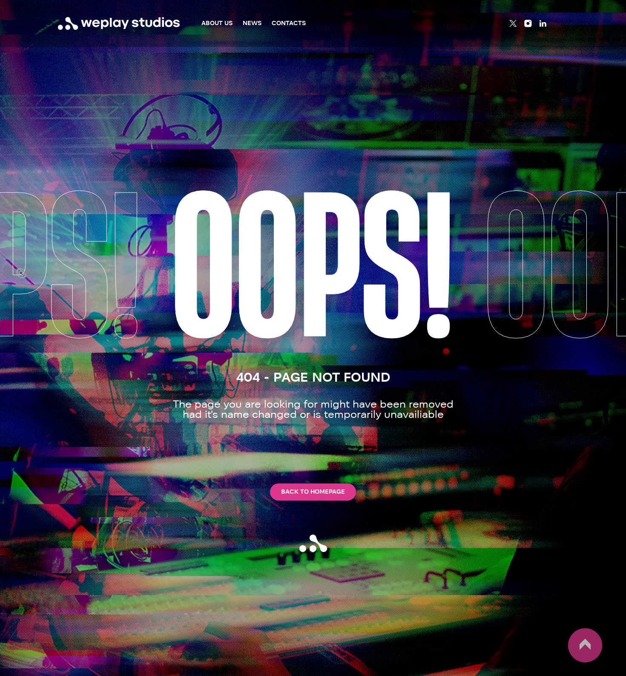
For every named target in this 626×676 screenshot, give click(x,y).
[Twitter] (513, 23)
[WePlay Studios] (119, 23)
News (252, 23)
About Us (217, 23)
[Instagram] (528, 23)
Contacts (289, 23)
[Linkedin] (543, 23)
